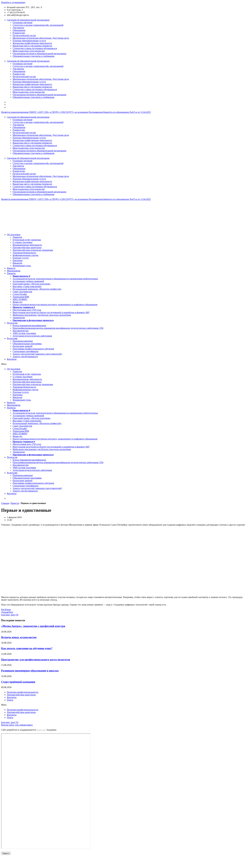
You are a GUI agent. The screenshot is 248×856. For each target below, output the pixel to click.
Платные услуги (21, 258)
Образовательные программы (27, 343)
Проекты (11, 273)
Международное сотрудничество (29, 51)
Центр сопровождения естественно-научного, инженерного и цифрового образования (55, 304)
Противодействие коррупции (27, 247)
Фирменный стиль (22, 265)
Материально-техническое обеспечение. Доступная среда (41, 38)
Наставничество (21, 330)
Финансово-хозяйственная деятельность (32, 43)
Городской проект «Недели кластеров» (32, 284)
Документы (18, 27)
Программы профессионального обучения (33, 349)
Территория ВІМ (21, 297)
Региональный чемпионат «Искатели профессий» (37, 289)
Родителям (12, 338)
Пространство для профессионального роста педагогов (35, 659)
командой (41, 730)
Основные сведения (22, 22)
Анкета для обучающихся (25, 356)
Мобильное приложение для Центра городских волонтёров (42, 315)
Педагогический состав (24, 35)
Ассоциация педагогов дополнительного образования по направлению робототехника (55, 278)
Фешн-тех (17, 302)
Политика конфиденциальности (22, 692)
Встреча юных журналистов (18, 637)
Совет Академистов (22, 291)
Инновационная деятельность (27, 245)
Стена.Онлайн (20, 294)
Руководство (19, 33)
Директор (17, 237)
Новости (11, 268)
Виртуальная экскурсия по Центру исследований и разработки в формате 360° (51, 312)
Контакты (12, 359)
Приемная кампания (23, 341)
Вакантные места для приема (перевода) (32, 46)
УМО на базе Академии (24, 333)
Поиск (10, 700)
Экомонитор (19, 317)
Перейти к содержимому (13, 2)
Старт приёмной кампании (18, 681)
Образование (19, 30)
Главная (5, 503)
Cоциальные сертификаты (25, 351)
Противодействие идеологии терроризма (33, 250)
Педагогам (12, 323)
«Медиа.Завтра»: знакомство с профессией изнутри (33, 626)
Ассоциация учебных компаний (28, 281)
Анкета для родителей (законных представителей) (37, 354)
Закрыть (5, 853)
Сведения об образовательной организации (28, 20)
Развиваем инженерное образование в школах (30, 670)
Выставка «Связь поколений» (27, 286)
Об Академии (13, 234)
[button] (124, 364)
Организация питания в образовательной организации (39, 53)
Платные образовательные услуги (29, 40)
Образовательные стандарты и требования (33, 56)
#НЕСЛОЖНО (20, 299)
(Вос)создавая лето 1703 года (27, 310)
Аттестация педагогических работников (32, 336)
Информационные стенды (25, 255)
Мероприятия (13, 271)
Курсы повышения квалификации (29, 325)
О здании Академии (22, 242)
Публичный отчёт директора (27, 239)
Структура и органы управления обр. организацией (38, 25)
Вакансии (17, 263)
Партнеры (18, 260)
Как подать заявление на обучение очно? (26, 648)
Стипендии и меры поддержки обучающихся (35, 48)
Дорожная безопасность (24, 252)
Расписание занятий (22, 346)
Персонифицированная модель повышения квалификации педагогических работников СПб (58, 328)
